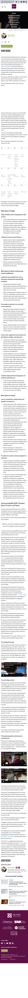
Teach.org (3, 845)
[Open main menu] (2, 7)
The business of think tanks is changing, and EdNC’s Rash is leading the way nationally (17, 883)
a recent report (23, 594)
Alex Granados (11, 35)
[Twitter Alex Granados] (19, 868)
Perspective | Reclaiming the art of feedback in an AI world (17, 902)
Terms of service (4, 959)
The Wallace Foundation (7, 836)
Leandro (3, 558)
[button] (5, 42)
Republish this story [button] (6, 46)
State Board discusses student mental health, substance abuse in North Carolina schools (18, 893)
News (3, 50)
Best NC (21, 843)
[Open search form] (5, 7)
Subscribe (4, 950)
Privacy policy (12, 959)
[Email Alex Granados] (17, 868)
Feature (8, 50)
